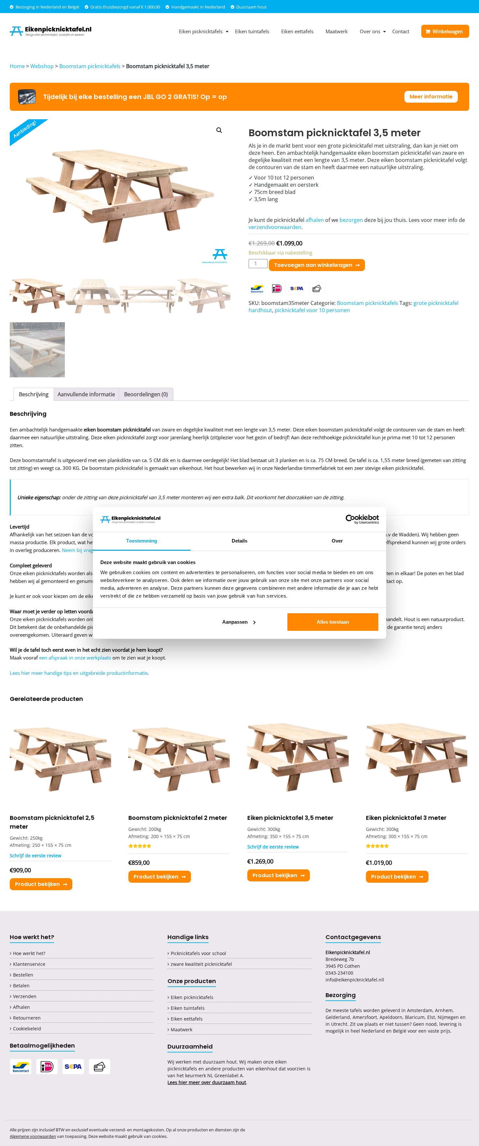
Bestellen (23, 975)
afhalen (315, 220)
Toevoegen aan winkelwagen (313, 265)
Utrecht (339, 1024)
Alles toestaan (333, 622)
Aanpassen (235, 622)
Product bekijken (37, 884)
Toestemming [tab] (141, 541)
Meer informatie (431, 96)
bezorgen (351, 220)
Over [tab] (337, 541)
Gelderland (338, 1017)
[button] (219, 130)
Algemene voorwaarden (33, 1136)
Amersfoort (365, 1017)
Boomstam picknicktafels (90, 66)
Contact (400, 31)
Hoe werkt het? (29, 953)
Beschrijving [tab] (34, 394)
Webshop (42, 66)
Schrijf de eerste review (35, 855)
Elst (431, 1017)
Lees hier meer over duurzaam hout (206, 1082)
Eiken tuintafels (252, 31)
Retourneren (27, 1018)
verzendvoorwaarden (275, 227)
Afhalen (21, 1007)
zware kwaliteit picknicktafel (201, 964)
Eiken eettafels (297, 31)
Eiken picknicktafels (201, 31)
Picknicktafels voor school (198, 953)
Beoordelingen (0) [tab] (146, 394)
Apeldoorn (391, 1017)
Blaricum (415, 1017)
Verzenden (24, 996)
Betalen (21, 985)
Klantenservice (29, 964)
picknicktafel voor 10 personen (312, 310)
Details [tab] (240, 541)
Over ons (370, 31)
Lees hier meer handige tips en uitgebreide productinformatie (79, 673)
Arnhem (444, 1010)
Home (17, 66)
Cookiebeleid (27, 1028)
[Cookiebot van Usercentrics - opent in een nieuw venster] (350, 519)
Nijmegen (448, 1017)
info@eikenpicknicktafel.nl (354, 980)
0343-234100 (339, 973)
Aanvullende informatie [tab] (86, 394)
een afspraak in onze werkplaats (75, 657)
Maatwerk (337, 31)
